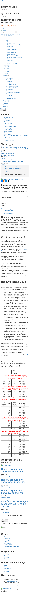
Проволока (10, 46)
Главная (6, 73)
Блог (5, 69)
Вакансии (6, 571)
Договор (6, 555)
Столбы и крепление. (12, 62)
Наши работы (7, 568)
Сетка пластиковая (12, 49)
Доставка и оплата (9, 213)
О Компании (7, 65)
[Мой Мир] (6, 181)
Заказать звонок (5, 34)
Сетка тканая (10, 59)
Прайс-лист (7, 66)
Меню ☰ (3, 110)
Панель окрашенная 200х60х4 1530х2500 (12, 470)
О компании (7, 537)
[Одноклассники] (4, 181)
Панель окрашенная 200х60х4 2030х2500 (12, 492)
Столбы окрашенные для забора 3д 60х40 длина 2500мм (14, 503)
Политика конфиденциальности (12, 546)
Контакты (6, 71)
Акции (5, 565)
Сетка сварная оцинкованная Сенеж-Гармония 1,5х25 (15, 148)
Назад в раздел (5, 512)
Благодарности (8, 543)
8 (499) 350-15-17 (4, 108)
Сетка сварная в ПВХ (12, 55)
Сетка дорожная (11, 48)
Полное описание (8, 210)
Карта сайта (7, 547)
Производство (7, 540)
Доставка (6, 68)
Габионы (6, 118)
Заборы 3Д (7, 120)
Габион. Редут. (11, 43)
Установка (6, 557)
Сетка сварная (11, 54)
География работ (8, 544)
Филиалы (6, 541)
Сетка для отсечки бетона (7, 155)
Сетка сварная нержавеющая (14, 57)
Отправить (4, 521)
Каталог (6, 40)
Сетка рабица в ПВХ (12, 52)
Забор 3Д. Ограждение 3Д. (14, 45)
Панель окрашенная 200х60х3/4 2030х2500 (12, 161)
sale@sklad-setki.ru (6, 28)
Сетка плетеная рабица (13, 51)
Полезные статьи (8, 567)
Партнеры (6, 570)
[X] (8, 181)
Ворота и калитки (11, 41)
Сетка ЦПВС (10, 60)
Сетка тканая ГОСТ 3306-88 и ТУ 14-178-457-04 (16, 136)
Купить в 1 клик (15, 209)
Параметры (7, 212)
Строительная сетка (12, 63)
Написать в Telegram (14, 34)
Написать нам (7, 538)
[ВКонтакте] (2, 181)
